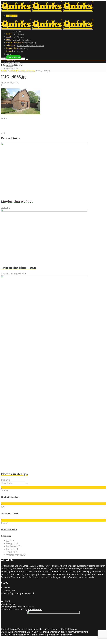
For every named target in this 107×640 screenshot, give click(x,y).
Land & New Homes (14, 42)
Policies (20, 51)
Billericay (20, 34)
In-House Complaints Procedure (30, 45)
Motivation (11, 546)
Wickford (20, 37)
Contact (9, 51)
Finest (8, 39)
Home (8, 34)
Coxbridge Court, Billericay (22, 70)
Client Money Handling (26, 43)
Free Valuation (12, 68)
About (8, 36)
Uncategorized (16, 274)
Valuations (10, 45)
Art (2, 507)
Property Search (13, 63)
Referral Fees (22, 48)
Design (4, 480)
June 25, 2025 (11, 83)
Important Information (21, 40)
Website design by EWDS (61, 634)
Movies (4, 207)
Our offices (16, 31)
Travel (4, 274)
